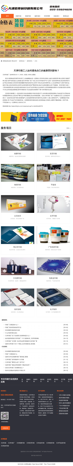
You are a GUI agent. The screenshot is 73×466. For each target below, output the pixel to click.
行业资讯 (4, 346)
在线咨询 (5, 428)
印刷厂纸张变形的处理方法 (13, 327)
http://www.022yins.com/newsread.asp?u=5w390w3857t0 (25, 106)
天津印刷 (3, 443)
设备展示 (56, 16)
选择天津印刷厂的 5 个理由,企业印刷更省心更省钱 (20, 344)
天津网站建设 (27, 464)
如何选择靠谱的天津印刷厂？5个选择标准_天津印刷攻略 (22, 338)
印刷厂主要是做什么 (11, 354)
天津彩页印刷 (31, 443)
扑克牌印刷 (17, 278)
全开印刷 (53, 215)
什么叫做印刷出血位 (11, 333)
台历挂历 (17, 215)
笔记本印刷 (17, 247)
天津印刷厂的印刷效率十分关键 (14, 359)
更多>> (69, 128)
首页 (7, 16)
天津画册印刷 (21, 443)
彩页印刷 (53, 153)
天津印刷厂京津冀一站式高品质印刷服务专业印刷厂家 (21, 341)
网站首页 (14, 61)
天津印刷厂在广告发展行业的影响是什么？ (18, 335)
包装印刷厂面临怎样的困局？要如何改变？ (18, 365)
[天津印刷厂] (36, 54)
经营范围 (47, 16)
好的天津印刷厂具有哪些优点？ (14, 368)
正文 (36, 61)
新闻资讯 (29, 61)
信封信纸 (17, 309)
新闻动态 (66, 16)
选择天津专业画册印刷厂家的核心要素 (16, 357)
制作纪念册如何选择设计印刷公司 (15, 370)
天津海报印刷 (50, 443)
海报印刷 (28, 16)
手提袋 (53, 184)
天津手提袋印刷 (60, 443)
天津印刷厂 (22, 8)
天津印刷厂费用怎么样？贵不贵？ (15, 362)
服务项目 (37, 16)
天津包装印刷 (40, 443)
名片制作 (53, 309)
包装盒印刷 (53, 278)
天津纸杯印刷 (5, 446)
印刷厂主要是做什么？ (12, 325)
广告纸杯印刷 (53, 247)
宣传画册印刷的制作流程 (12, 330)
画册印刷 (18, 16)
